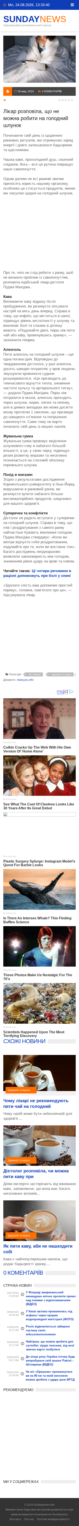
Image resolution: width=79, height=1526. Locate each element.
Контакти (15, 1519)
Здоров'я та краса (61, 674)
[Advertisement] (39, 231)
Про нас (29, 1519)
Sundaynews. (60, 1514)
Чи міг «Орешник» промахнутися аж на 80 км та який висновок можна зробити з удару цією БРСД (50, 1375)
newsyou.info (25, 679)
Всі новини (35, 674)
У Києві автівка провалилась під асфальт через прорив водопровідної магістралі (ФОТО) (50, 1315)
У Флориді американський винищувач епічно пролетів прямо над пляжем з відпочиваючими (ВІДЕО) (51, 1298)
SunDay (34, 19)
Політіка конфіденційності (53, 1519)
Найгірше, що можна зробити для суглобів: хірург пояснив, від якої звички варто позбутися (50, 1345)
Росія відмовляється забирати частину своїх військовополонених (48, 1330)
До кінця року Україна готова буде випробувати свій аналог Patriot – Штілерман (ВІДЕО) (50, 1360)
